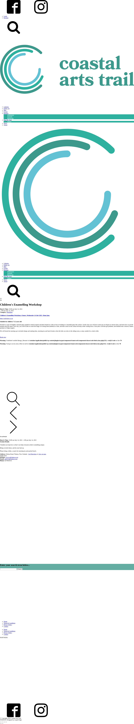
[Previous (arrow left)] (0, 723)
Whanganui (10, 115)
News (5, 123)
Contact (6, 626)
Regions (6, 113)
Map (5, 110)
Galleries (6, 107)
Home (5, 621)
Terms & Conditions (9, 623)
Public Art (6, 108)
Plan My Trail (8, 120)
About (5, 125)
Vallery (9, 121)
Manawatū (10, 118)
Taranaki (9, 117)
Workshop (9, 312)
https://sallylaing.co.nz (6, 318)
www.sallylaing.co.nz (12, 457)
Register (6, 18)
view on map (42, 454)
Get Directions (32, 454)
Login (5, 16)
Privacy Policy (8, 625)
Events (6, 112)
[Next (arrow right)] (2, 723)
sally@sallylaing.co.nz (10, 459)
